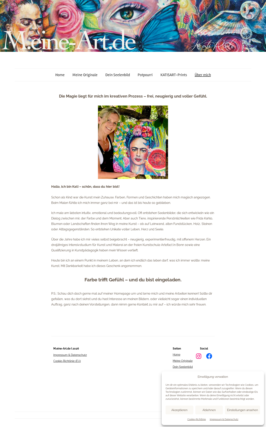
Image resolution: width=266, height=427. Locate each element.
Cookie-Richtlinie (196, 419)
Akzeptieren (179, 410)
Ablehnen (209, 410)
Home (60, 74)
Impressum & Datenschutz (224, 419)
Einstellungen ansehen (242, 410)
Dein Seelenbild (117, 74)
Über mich (203, 74)
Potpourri (145, 74)
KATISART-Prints (173, 74)
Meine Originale (85, 74)
